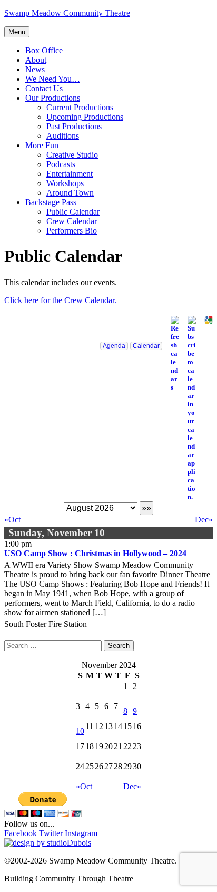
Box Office (44, 50)
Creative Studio (72, 154)
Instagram (81, 833)
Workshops (65, 183)
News (35, 69)
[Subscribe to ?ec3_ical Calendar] (187, 408)
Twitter (51, 833)
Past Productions (74, 126)
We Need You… (52, 78)
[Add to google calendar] (204, 320)
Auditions (62, 135)
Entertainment (69, 173)
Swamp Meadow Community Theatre (67, 12)
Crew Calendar (71, 221)
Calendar (146, 346)
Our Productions (52, 97)
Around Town (70, 192)
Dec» (204, 519)
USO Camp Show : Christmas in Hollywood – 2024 (95, 553)
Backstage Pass (50, 202)
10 (80, 730)
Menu (16, 32)
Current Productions (79, 107)
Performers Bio (71, 230)
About (35, 59)
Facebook (20, 833)
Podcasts (60, 164)
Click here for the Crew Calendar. (60, 300)
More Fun (41, 145)
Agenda (114, 346)
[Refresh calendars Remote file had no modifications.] (170, 354)
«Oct (12, 519)
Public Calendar (73, 211)
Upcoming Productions (84, 116)
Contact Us (44, 88)
